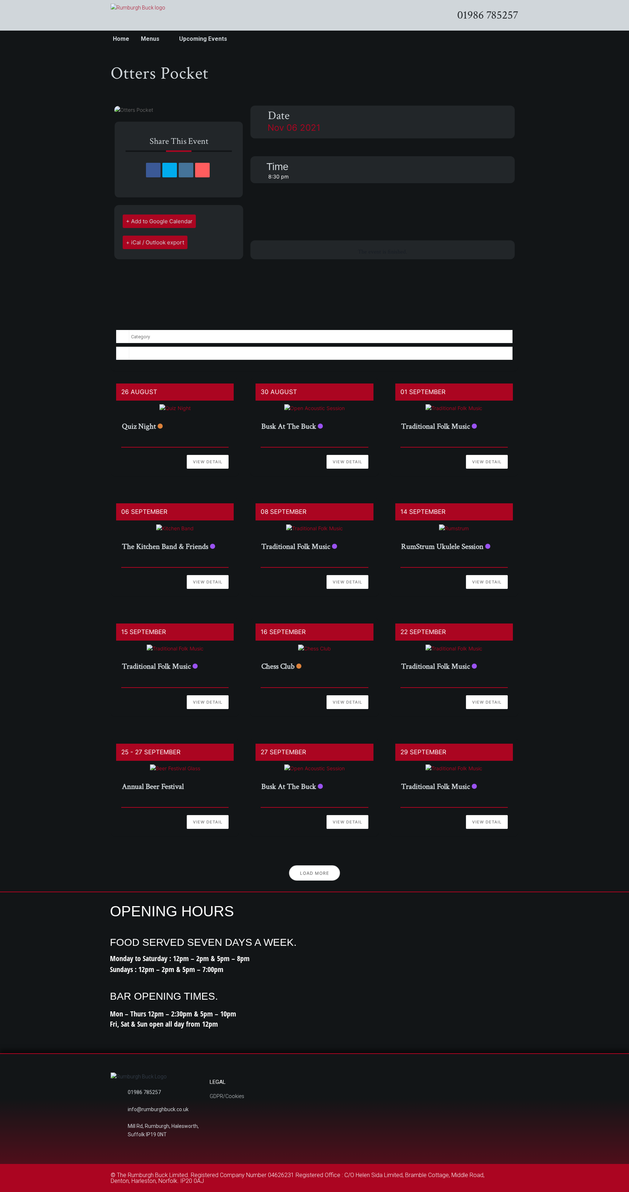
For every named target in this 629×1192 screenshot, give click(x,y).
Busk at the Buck (288, 426)
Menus (150, 38)
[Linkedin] (186, 170)
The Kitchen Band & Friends (165, 546)
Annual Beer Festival (153, 786)
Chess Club (277, 666)
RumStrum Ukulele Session (442, 546)
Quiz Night (139, 426)
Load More (314, 873)
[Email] (202, 170)
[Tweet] (169, 170)
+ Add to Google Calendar (159, 221)
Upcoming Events (203, 38)
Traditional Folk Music (435, 426)
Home (121, 38)
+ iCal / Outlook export (155, 242)
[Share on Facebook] (153, 170)
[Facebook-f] (509, 1177)
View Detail (207, 461)
